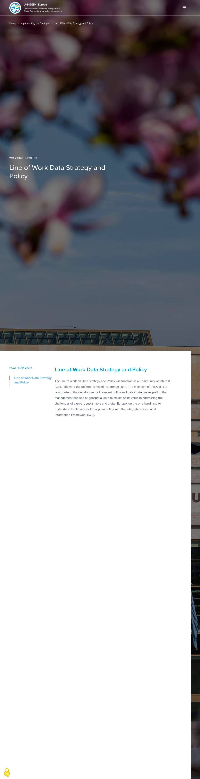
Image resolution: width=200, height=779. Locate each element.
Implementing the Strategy (35, 23)
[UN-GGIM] (35, 7)
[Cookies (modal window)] (7, 772)
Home (12, 23)
